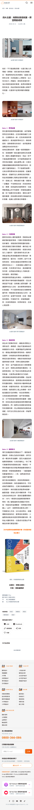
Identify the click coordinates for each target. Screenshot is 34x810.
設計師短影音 (6, 696)
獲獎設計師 (22, 673)
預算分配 (21, 702)
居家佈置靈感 (6, 699)
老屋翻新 (4, 673)
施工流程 (21, 704)
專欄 (7, 8)
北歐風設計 (5, 678)
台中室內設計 (23, 678)
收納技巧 (21, 696)
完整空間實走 (6, 694)
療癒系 (18, 611)
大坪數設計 (5, 702)
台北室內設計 (23, 676)
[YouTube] (17, 801)
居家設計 (11, 8)
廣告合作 (16, 765)
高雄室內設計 (23, 681)
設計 (13, 615)
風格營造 (21, 699)
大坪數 (4, 676)
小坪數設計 (5, 704)
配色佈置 (17, 8)
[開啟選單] (31, 3)
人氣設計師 (22, 670)
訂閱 (28, 751)
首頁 (3, 8)
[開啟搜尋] (27, 3)
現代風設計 (5, 681)
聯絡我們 (4, 722)
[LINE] (21, 801)
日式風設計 (5, 683)
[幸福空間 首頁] (5, 2)
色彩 (11, 611)
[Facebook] (9, 801)
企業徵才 (4, 720)
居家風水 (21, 694)
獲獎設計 (4, 670)
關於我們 (4, 715)
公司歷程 (4, 717)
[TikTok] (25, 801)
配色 (24, 611)
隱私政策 (4, 725)
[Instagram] (13, 801)
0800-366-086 (11, 737)
